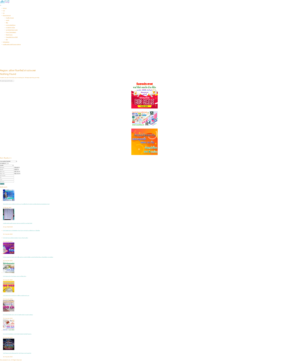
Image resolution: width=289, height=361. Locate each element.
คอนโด (7, 20)
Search (2, 183)
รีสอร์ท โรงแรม (9, 34)
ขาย (4, 10)
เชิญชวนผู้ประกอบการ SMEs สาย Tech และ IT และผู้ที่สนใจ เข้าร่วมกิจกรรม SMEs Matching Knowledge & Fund (26, 204)
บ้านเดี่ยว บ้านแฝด (10, 18)
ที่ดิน (7, 22)
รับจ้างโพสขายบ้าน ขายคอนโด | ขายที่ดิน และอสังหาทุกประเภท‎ (16, 295)
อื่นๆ (7, 39)
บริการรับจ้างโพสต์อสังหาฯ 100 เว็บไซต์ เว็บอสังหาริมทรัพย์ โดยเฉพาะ (17, 334)
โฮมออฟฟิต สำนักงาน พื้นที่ (12, 37)
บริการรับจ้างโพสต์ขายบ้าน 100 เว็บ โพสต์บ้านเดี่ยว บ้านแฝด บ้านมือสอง (18, 314)
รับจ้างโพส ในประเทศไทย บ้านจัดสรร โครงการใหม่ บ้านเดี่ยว (15, 237)
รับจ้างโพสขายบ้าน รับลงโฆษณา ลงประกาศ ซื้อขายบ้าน (14, 276)
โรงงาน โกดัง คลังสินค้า (11, 32)
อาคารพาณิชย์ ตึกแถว (10, 25)
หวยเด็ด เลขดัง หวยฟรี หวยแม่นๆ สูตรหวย (12, 44)
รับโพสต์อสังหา (6, 42)
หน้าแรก (5, 8)
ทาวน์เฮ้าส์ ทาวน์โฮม (10, 27)
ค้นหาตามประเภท (7, 15)
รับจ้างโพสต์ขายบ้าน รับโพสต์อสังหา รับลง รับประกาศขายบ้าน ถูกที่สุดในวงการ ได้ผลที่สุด (21, 230)
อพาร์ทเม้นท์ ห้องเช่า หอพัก (12, 30)
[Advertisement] (144, 57)
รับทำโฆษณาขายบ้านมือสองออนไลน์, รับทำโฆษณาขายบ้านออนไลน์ (17, 353)
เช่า (4, 13)
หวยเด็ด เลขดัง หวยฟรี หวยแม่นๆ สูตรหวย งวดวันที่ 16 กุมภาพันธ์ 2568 (17, 223)
